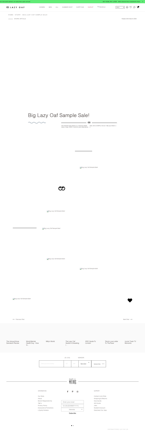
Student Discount (99, 408)
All (57, 7)
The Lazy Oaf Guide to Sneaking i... (72, 343)
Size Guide (97, 401)
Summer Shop (67, 7)
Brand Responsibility (45, 401)
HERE (70, 127)
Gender (81, 357)
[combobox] (72, 409)
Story (18, 15)
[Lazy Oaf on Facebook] (67, 391)
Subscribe (72, 413)
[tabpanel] (72, 405)
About (40, 398)
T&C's (40, 403)
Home (10, 15)
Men (50, 7)
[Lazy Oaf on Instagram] (77, 391)
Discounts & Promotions (45, 408)
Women (42, 7)
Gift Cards (97, 403)
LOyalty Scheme (43, 410)
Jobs (95, 405)
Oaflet (90, 7)
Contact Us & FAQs (100, 396)
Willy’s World (50, 341)
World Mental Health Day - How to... (32, 343)
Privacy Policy (42, 405)
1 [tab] (71, 425)
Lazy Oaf (123, 429)
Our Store (41, 396)
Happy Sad (80, 7)
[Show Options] (82, 409)
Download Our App (100, 410)
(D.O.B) (67, 357)
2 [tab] (73, 425)
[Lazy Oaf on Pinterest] (72, 391)
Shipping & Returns (100, 398)
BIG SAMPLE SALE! (99, 125)
